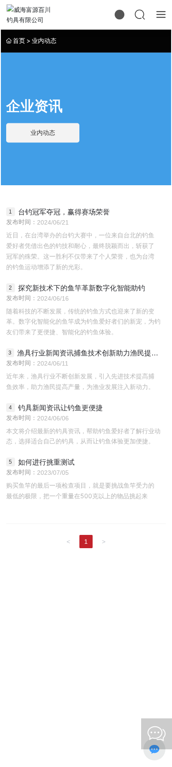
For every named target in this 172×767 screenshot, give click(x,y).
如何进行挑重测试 (46, 462)
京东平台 (46, 636)
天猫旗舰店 (126, 636)
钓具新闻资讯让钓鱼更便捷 (60, 408)
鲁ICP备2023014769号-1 (42, 730)
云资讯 (20, 749)
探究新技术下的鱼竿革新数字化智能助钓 (81, 288)
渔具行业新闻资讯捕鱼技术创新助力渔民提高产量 (87, 353)
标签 (85, 740)
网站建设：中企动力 (32, 740)
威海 (65, 740)
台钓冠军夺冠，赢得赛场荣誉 (64, 212)
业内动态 (42, 133)
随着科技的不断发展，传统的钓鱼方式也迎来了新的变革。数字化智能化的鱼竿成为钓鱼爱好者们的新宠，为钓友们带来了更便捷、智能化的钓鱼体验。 (83, 321)
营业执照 (111, 740)
